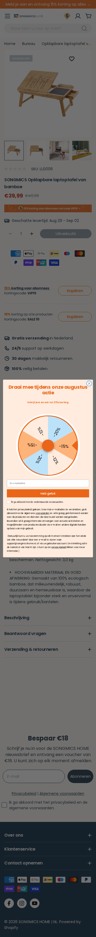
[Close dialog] (89, 383)
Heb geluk (48, 493)
